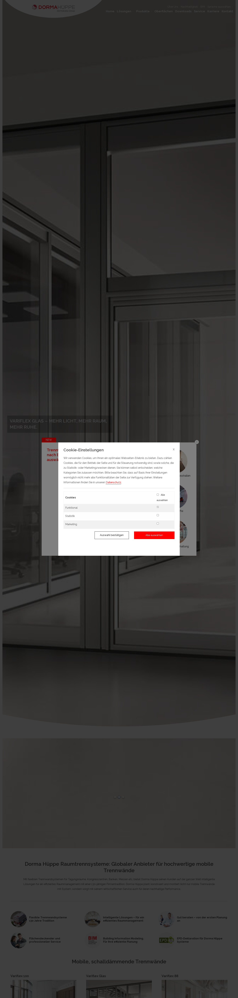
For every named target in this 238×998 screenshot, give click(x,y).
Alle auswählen (162, 498)
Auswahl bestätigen (112, 535)
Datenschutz (113, 482)
